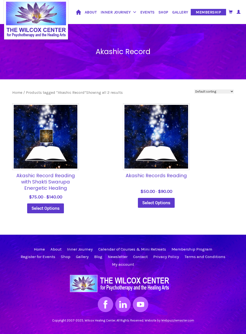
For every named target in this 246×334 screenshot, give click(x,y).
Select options (45, 208)
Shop (163, 12)
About (91, 12)
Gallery (180, 12)
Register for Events (38, 256)
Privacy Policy (166, 256)
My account (123, 264)
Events (147, 12)
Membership (208, 12)
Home (78, 11)
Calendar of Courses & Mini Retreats (132, 249)
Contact (140, 256)
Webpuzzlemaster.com (177, 320)
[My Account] (238, 12)
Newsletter (118, 256)
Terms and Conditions (204, 256)
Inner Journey (116, 12)
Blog (98, 256)
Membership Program (192, 249)
